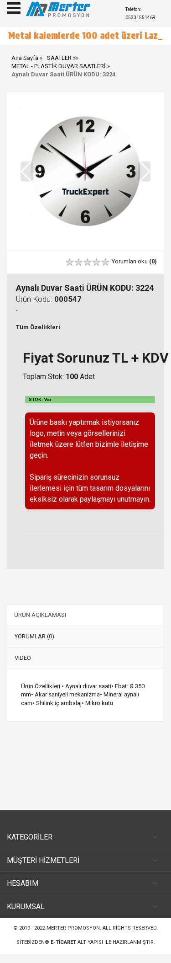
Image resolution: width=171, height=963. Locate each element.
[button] (144, 180)
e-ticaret (63, 951)
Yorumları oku (134, 270)
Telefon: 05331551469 (140, 13)
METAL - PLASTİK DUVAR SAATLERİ (58, 74)
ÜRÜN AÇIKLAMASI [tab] (40, 623)
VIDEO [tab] (23, 666)
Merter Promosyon (73, 937)
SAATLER (59, 66)
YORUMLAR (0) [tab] (34, 644)
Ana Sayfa (24, 66)
